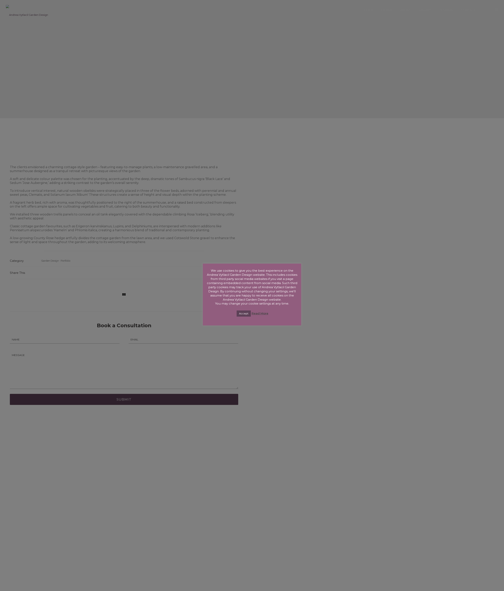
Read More (260, 313)
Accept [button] (243, 313)
